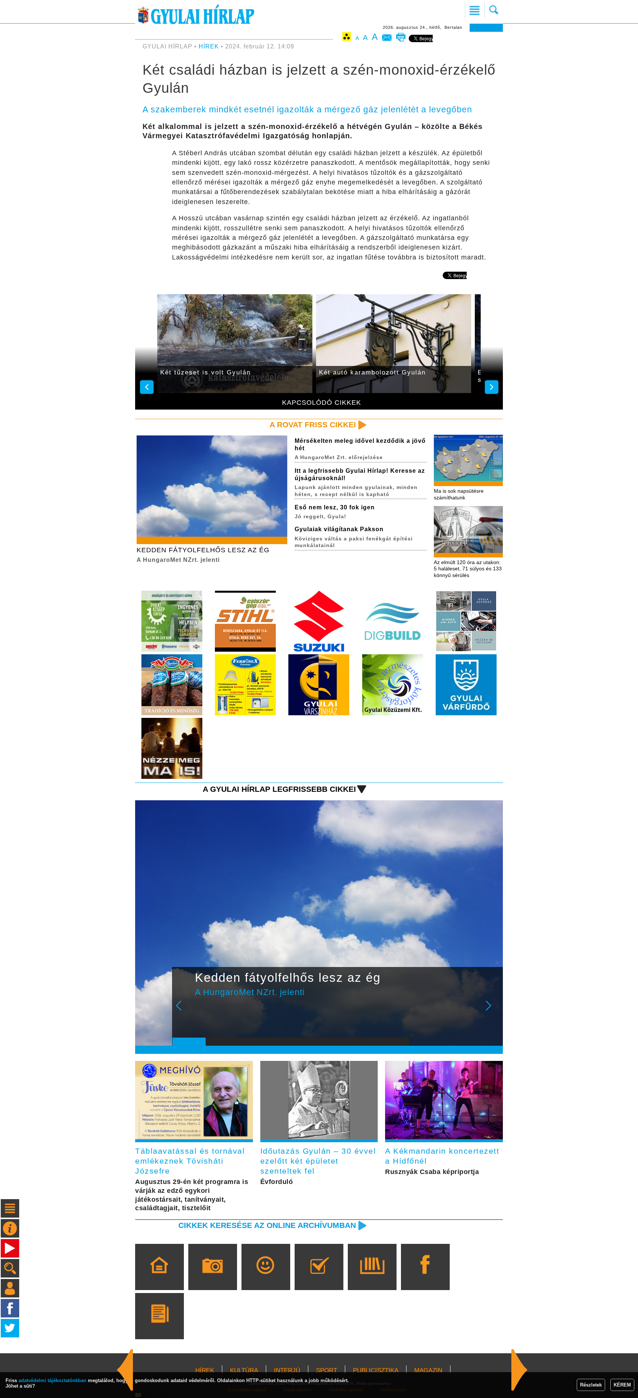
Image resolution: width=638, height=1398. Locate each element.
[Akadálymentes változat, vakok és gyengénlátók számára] (347, 38)
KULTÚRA (244, 1370)
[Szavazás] (319, 1277)
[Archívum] (372, 1277)
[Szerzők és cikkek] (159, 1326)
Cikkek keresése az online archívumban (267, 1225)
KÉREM (622, 1385)
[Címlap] (159, 1277)
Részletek (591, 1385)
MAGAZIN (428, 1370)
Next (492, 1010)
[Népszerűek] (265, 1277)
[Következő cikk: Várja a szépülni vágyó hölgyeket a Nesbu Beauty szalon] (125, 1370)
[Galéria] (212, 1277)
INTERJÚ (287, 1370)
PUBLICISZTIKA (375, 1370)
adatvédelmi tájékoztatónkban (52, 1380)
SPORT (326, 1370)
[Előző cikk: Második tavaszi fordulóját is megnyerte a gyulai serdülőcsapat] (519, 1370)
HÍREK (209, 46)
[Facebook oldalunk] (425, 1277)
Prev (183, 1010)
